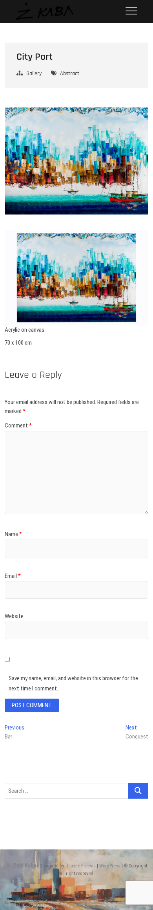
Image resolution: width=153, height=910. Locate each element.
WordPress (109, 866)
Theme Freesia (81, 866)
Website (14, 616)
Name (13, 534)
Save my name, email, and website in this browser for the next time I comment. (73, 683)
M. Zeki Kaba (21, 865)
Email (13, 575)
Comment (18, 425)
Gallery (34, 73)
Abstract (69, 73)
